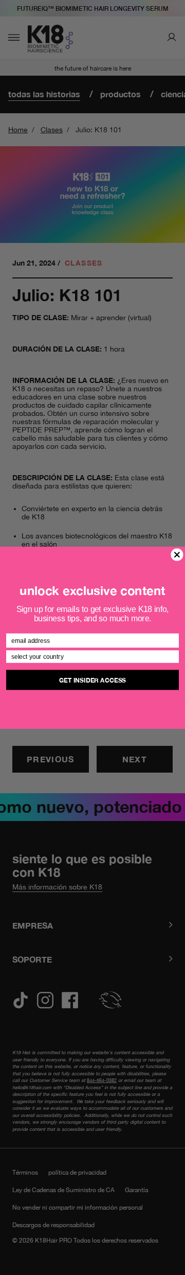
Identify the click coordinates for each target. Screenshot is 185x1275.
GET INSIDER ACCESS (92, 679)
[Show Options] (173, 656)
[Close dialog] (177, 554)
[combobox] (90, 656)
